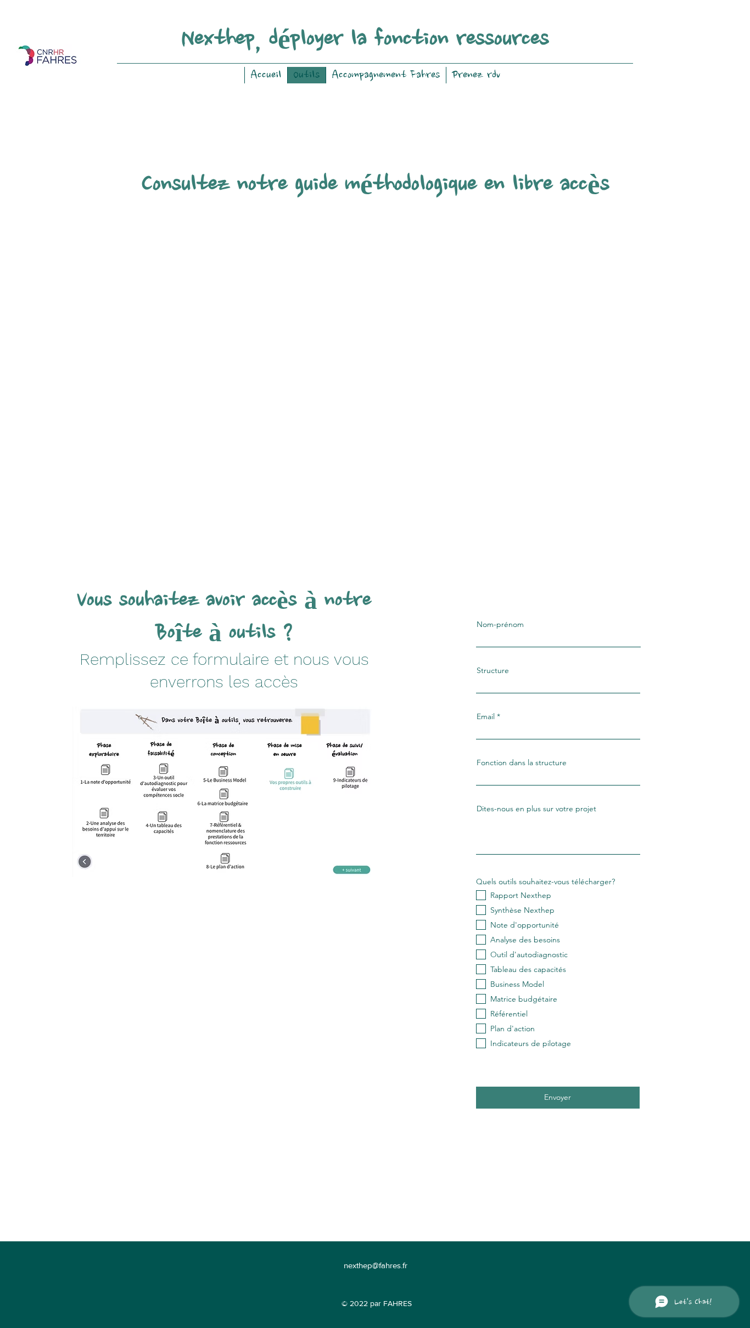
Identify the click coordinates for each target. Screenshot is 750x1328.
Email (486, 716)
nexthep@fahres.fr (375, 1265)
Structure (493, 670)
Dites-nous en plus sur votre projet (536, 808)
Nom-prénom (500, 624)
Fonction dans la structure (522, 762)
